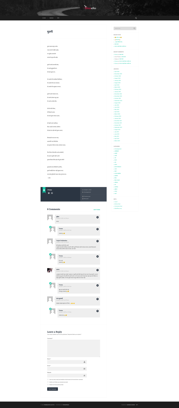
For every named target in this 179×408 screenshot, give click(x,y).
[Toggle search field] (136, 18)
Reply (97, 217)
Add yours (96, 209)
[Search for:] (125, 28)
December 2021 (118, 120)
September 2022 (118, 100)
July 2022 (117, 105)
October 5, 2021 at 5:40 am (65, 257)
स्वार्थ (115, 193)
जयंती (116, 155)
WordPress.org (118, 208)
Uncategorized (87, 192)
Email (49, 365)
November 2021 (118, 123)
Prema (61, 228)
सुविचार (116, 189)
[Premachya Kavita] (89, 8)
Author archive (49, 193)
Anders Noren (131, 404)
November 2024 (118, 73)
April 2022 (117, 111)
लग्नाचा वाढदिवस (118, 173)
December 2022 (118, 94)
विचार (116, 178)
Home (44, 18)
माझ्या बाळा (117, 44)
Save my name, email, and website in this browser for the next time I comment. (66, 379)
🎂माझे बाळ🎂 (117, 39)
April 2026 (117, 71)
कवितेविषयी (117, 151)
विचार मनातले (117, 180)
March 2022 (117, 114)
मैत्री (115, 171)
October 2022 (118, 98)
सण (115, 184)
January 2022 (118, 118)
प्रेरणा (116, 164)
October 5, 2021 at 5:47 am (65, 286)
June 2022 (117, 107)
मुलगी (50, 31)
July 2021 (117, 131)
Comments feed (118, 206)
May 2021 (117, 136)
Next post (86, 198)
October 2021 (118, 125)
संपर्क (58, 18)
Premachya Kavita (49, 404)
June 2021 (117, 134)
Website (49, 372)
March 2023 (117, 87)
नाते (115, 157)
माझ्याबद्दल (51, 18)
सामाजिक (116, 187)
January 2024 (118, 80)
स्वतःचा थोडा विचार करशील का (120, 46)
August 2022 (117, 102)
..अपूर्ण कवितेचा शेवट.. (119, 42)
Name (49, 359)
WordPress (66, 404)
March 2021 (117, 140)
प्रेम (115, 162)
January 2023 (118, 91)
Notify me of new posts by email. (56, 384)
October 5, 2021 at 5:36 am (62, 218)
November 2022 (118, 96)
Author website (52, 193)
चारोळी (116, 153)
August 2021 (117, 129)
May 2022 (117, 109)
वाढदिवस (116, 175)
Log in (116, 201)
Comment (50, 338)
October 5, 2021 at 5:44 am (62, 271)
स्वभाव (116, 191)
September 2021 (118, 127)
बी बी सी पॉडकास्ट (118, 166)
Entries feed (117, 204)
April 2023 (117, 85)
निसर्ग (116, 160)
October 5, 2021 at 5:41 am (65, 230)
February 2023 (118, 89)
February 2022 (118, 116)
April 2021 (117, 138)
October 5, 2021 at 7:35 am (65, 312)
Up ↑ (137, 404)
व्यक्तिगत (116, 182)
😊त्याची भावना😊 (118, 37)
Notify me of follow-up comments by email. (58, 382)
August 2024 (117, 78)
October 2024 (118, 76)
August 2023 (117, 82)
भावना (116, 169)
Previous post (87, 196)
